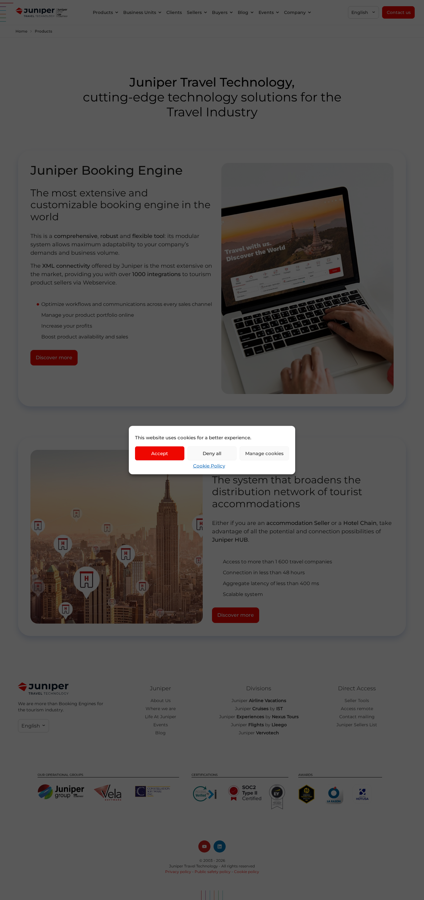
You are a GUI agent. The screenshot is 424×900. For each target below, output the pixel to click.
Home (21, 31)
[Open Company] (309, 12)
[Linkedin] (220, 846)
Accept (159, 453)
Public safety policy (213, 871)
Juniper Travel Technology (193, 866)
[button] (363, 12)
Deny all (212, 453)
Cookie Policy (209, 466)
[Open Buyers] (231, 12)
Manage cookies (264, 453)
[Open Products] (116, 12)
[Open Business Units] (159, 12)
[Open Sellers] (205, 12)
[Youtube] (204, 846)
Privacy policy (178, 871)
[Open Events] (277, 12)
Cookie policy (246, 871)
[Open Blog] (252, 12)
